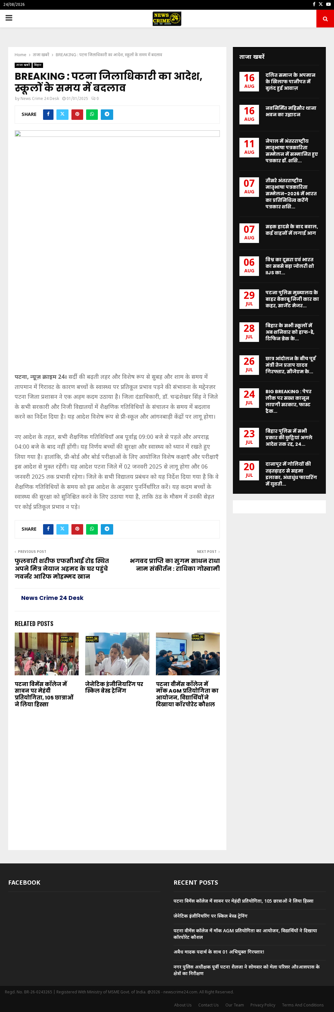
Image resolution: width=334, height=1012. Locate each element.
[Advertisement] (117, 324)
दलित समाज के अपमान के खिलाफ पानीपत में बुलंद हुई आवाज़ (290, 81)
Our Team (234, 1005)
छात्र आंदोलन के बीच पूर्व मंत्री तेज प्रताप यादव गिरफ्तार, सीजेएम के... (291, 365)
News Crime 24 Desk (40, 99)
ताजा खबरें (23, 65)
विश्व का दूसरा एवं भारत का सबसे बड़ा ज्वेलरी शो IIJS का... (290, 266)
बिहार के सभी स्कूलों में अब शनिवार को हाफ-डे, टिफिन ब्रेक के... (290, 332)
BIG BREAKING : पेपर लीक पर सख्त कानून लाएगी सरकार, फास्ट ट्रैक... (288, 401)
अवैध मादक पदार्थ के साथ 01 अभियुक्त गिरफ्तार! (219, 952)
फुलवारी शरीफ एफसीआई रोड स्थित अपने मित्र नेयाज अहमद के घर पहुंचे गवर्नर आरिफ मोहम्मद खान (62, 569)
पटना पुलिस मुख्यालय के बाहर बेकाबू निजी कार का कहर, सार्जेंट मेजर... (292, 299)
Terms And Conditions (303, 1005)
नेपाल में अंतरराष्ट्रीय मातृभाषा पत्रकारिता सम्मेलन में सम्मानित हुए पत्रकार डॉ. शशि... (292, 151)
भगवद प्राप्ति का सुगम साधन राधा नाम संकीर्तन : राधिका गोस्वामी (175, 565)
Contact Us (208, 1005)
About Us (183, 1005)
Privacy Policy (262, 1005)
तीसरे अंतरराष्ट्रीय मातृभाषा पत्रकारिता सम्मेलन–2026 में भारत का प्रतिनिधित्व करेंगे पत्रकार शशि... (291, 193)
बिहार (37, 65)
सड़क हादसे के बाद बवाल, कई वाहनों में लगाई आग (292, 229)
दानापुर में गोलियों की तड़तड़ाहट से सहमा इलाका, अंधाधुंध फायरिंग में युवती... (291, 474)
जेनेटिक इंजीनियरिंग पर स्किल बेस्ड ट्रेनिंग (114, 688)
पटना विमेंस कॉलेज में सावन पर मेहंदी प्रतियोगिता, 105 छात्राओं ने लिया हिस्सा (44, 694)
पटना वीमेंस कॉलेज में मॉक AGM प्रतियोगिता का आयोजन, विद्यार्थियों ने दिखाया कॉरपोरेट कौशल (187, 694)
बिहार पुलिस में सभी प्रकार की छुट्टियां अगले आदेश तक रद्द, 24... (289, 437)
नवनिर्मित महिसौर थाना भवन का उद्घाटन (291, 111)
